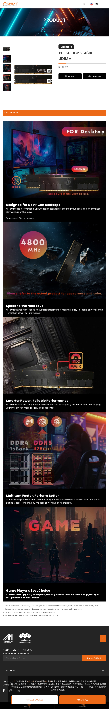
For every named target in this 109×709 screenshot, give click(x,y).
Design (6, 685)
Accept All (82, 699)
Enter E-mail (94, 658)
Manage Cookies (34, 699)
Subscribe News (17, 651)
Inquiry (72, 76)
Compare (96, 76)
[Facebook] (3, 691)
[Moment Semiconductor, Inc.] (7, 638)
